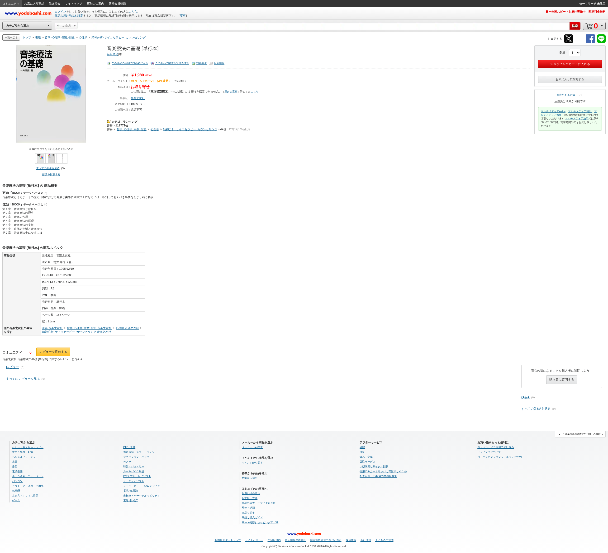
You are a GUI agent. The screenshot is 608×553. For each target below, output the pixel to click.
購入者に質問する (561, 379)
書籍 (110, 125)
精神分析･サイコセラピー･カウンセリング (190, 129)
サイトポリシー (254, 540)
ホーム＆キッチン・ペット (27, 476)
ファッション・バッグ (136, 456)
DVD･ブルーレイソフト (137, 476)
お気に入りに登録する (570, 79)
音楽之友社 (138, 98)
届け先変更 (231, 91)
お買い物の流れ (251, 493)
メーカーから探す (252, 447)
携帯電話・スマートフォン (139, 452)
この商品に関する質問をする (172, 63)
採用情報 (351, 540)
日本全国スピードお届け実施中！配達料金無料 (576, 11)
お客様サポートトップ (228, 540)
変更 (183, 15)
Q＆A (525, 397)
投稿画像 (201, 63)
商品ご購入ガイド (252, 517)
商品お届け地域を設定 (69, 15)
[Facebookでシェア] (590, 42)
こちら (133, 11)
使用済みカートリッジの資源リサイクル (383, 471)
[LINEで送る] (601, 42)
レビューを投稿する (53, 351)
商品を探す (248, 512)
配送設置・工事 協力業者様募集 (378, 476)
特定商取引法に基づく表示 (326, 540)
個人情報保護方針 (295, 540)
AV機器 (16, 490)
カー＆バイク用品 (133, 471)
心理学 (155, 129)
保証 (362, 452)
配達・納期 (248, 507)
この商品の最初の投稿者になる (130, 63)
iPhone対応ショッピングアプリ (260, 522)
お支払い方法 (249, 498)
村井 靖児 (112, 54)
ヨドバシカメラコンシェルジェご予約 (499, 456)
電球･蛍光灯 (130, 500)
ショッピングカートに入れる (570, 64)
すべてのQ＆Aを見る (536, 408)
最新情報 (219, 63)
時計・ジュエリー (133, 466)
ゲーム (16, 500)
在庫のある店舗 (566, 94)
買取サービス (367, 461)
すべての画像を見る (48, 168)
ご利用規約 (274, 540)
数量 (562, 52)
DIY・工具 (129, 447)
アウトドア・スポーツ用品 (27, 485)
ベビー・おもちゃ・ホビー (27, 447)
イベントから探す (252, 462)
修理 (362, 447)
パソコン (17, 481)
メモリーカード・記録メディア (141, 485)
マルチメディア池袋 (577, 118)
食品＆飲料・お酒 (22, 452)
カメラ (127, 461)
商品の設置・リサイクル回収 (259, 503)
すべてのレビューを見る (23, 379)
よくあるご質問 (384, 540)
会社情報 (366, 540)
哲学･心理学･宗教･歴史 (132, 129)
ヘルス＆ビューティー (25, 456)
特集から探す (249, 477)
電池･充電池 (130, 490)
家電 (14, 461)
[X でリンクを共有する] (568, 42)
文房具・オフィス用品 (25, 495)
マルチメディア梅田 (580, 111)
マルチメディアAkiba (553, 111)
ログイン (60, 11)
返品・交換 (366, 456)
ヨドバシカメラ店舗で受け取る (495, 447)
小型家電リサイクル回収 (374, 466)
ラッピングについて (489, 452)
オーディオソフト (133, 481)
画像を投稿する (51, 174)
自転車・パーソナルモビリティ (141, 495)
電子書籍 (17, 471)
